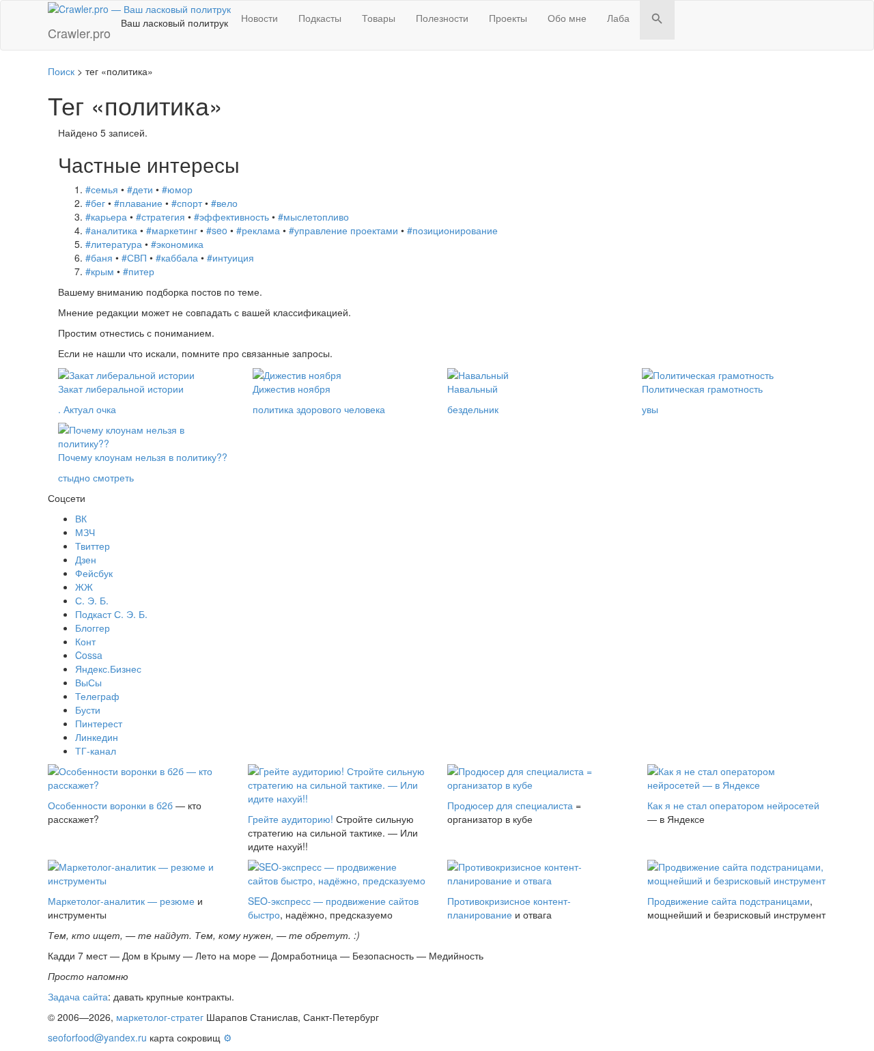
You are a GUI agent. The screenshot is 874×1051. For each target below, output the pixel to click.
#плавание (138, 203)
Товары (378, 18)
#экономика (177, 244)
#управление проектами (343, 230)
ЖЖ (84, 586)
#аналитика (111, 230)
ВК (81, 518)
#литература (113, 244)
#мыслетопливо (313, 216)
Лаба (618, 18)
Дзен (85, 559)
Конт (85, 641)
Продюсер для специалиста (510, 805)
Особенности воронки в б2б (110, 805)
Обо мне (567, 18)
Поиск (61, 71)
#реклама (258, 230)
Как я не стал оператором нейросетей (733, 805)
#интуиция (230, 257)
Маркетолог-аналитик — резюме (121, 901)
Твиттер (92, 545)
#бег (95, 203)
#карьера (106, 216)
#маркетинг (171, 230)
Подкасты (319, 18)
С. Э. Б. (92, 600)
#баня (99, 257)
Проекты (508, 18)
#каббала (177, 257)
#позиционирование (452, 230)
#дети (140, 189)
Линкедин (96, 737)
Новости (259, 18)
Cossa (88, 655)
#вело (224, 203)
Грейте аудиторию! (290, 819)
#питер (138, 271)
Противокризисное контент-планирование (509, 907)
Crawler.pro (79, 33)
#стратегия (160, 216)
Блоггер (92, 627)
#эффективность (231, 216)
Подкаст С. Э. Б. (111, 614)
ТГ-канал (95, 750)
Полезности (442, 18)
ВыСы (88, 682)
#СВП (134, 257)
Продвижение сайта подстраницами (728, 901)
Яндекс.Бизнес (108, 668)
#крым (99, 271)
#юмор (177, 189)
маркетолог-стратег (159, 1017)
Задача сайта (78, 996)
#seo (216, 230)
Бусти (87, 709)
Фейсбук (94, 573)
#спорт (186, 203)
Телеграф (97, 696)
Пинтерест (98, 723)
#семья (101, 189)
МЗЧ (85, 532)
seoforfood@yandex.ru (97, 1037)
